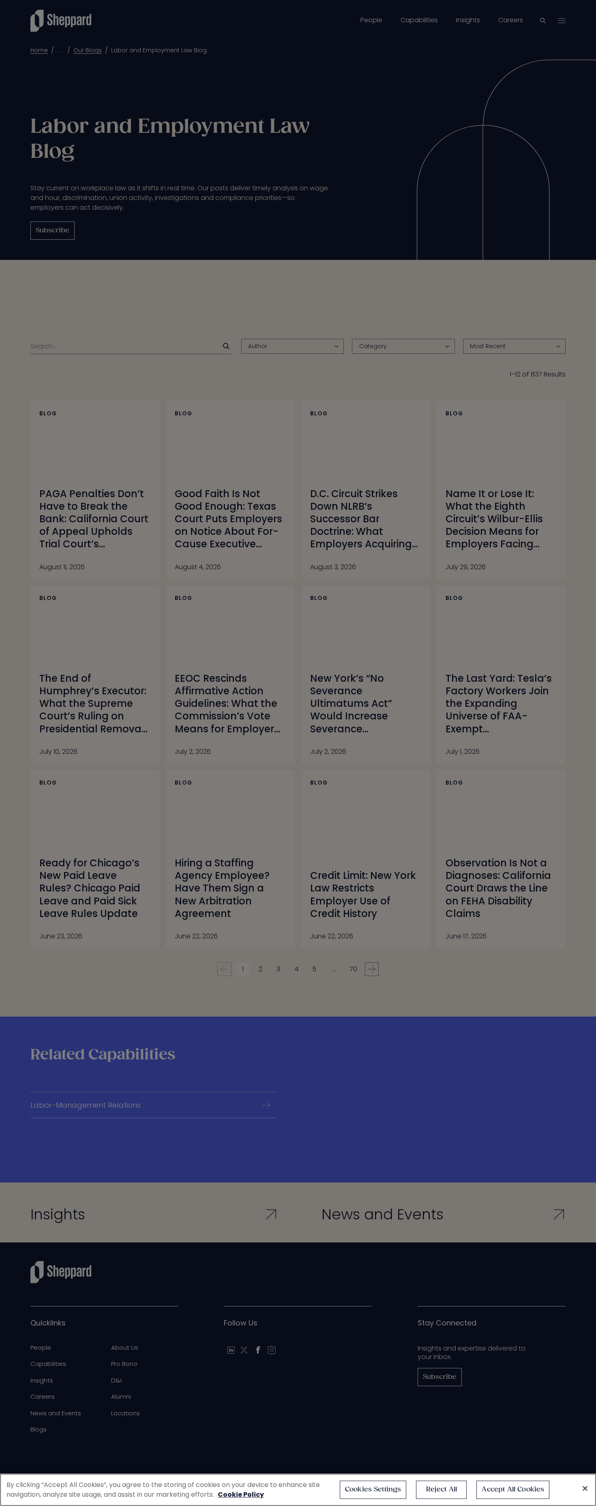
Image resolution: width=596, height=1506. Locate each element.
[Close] (585, 1488)
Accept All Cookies (513, 1489)
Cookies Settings (373, 1489)
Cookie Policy (241, 1494)
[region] (298, 1490)
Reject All (441, 1489)
